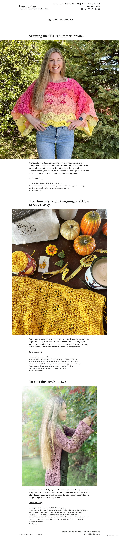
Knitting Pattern (82, 510)
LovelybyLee (35, 183)
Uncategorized (58, 183)
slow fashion (50, 519)
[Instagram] (85, 9)
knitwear (60, 186)
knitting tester (34, 512)
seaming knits (43, 188)
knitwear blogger (69, 186)
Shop (74, 3)
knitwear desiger (76, 364)
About (84, 3)
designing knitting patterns (70, 361)
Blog (79, 3)
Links (98, 6)
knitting (54, 186)
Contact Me (92, 3)
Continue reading (35, 178)
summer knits (53, 188)
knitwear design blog (47, 366)
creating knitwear (54, 361)
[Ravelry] (92, 9)
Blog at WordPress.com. (36, 534)
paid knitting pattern (36, 517)
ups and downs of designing (57, 368)
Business (34, 359)
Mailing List (90, 6)
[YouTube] (98, 9)
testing (72, 519)
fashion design (47, 364)
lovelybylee (68, 366)
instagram (51, 510)
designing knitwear (35, 364)
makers (62, 515)
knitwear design (34, 366)
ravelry (43, 519)
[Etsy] (95, 9)
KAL (98, 3)
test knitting (65, 519)
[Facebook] (82, 9)
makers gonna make (72, 515)
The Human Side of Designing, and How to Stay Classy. (59, 203)
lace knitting (80, 186)
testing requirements (36, 521)
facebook (34, 510)
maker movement (53, 515)
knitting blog (72, 510)
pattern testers (83, 517)
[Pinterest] (89, 9)
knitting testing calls (46, 512)
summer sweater (63, 188)
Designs (68, 3)
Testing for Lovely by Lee (47, 381)
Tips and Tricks (62, 359)
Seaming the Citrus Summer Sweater (56, 35)
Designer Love (42, 359)
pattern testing (35, 519)
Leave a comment (36, 190)
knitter (48, 186)
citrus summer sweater (38, 186)
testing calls (79, 519)
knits (65, 510)
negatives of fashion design (38, 368)
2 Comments (35, 524)
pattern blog (63, 517)
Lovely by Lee (27, 6)
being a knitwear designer (39, 361)
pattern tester (73, 517)
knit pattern (59, 510)
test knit (57, 519)
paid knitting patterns (51, 517)
